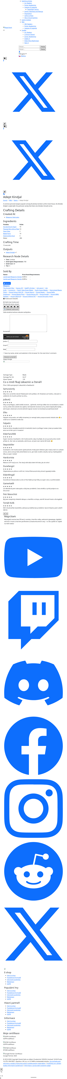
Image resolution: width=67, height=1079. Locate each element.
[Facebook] (33, 746)
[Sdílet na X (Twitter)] (33, 92)
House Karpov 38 (32, 294)
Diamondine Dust (9, 236)
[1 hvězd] (4, 306)
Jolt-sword (40, 288)
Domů (5, 200)
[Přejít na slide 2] (33, 1077)
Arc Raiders (28, 3)
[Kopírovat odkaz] (4, 123)
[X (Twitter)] (33, 934)
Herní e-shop (11, 975)
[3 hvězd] (11, 306)
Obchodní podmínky (14, 980)
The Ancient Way (8, 288)
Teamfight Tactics (33, 9)
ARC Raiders (28, 24)
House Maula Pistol (18, 294)
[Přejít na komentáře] (4, 194)
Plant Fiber (6, 231)
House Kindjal (44, 294)
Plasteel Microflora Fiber (11, 229)
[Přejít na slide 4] (35, 1077)
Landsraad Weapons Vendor (12, 277)
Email (5, 345)
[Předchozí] (4, 513)
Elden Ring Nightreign (31, 41)
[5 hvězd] (17, 306)
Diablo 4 (27, 39)
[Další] (7, 513)
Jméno (5, 341)
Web (4, 349)
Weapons (6, 286)
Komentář (6, 331)
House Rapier (40, 292)
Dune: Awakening (30, 5)
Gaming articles (27, 1)
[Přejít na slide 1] (31, 1077)
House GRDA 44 (15, 296)
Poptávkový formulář (14, 978)
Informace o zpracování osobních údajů (37, 1066)
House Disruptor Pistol (45, 296)
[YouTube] (33, 557)
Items (16, 200)
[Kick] (5, 969)
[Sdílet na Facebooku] (3, 61)
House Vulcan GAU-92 (16, 292)
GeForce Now (28, 16)
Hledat (43, 47)
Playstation (28, 14)
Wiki (23, 22)
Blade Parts (7, 234)
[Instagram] (33, 808)
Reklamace (10, 982)
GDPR (9, 984)
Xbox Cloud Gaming (30, 18)
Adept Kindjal (10, 252)
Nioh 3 (26, 43)
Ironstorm (11, 290)
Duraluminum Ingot (9, 227)
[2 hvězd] (7, 306)
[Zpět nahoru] (1, 1069)
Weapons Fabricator (12, 217)
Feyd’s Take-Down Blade (25, 290)
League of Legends (30, 7)
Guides (24, 30)
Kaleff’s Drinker (30, 288)
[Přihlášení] (19, 52)
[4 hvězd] (14, 306)
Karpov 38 (19, 288)
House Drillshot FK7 (29, 296)
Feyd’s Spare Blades (41, 290)
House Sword (29, 292)
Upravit (7, 283)
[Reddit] (33, 871)
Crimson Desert (29, 34)
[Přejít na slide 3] (34, 1077)
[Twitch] (33, 620)
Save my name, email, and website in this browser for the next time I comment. (31, 353)
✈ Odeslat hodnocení (11, 309)
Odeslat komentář (10, 357)
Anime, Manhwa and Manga (33, 11)
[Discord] (33, 683)
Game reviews (26, 20)
